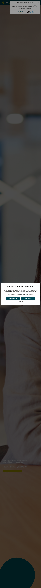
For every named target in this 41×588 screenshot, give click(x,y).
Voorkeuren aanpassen (12, 298)
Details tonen (20, 301)
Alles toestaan (28, 298)
